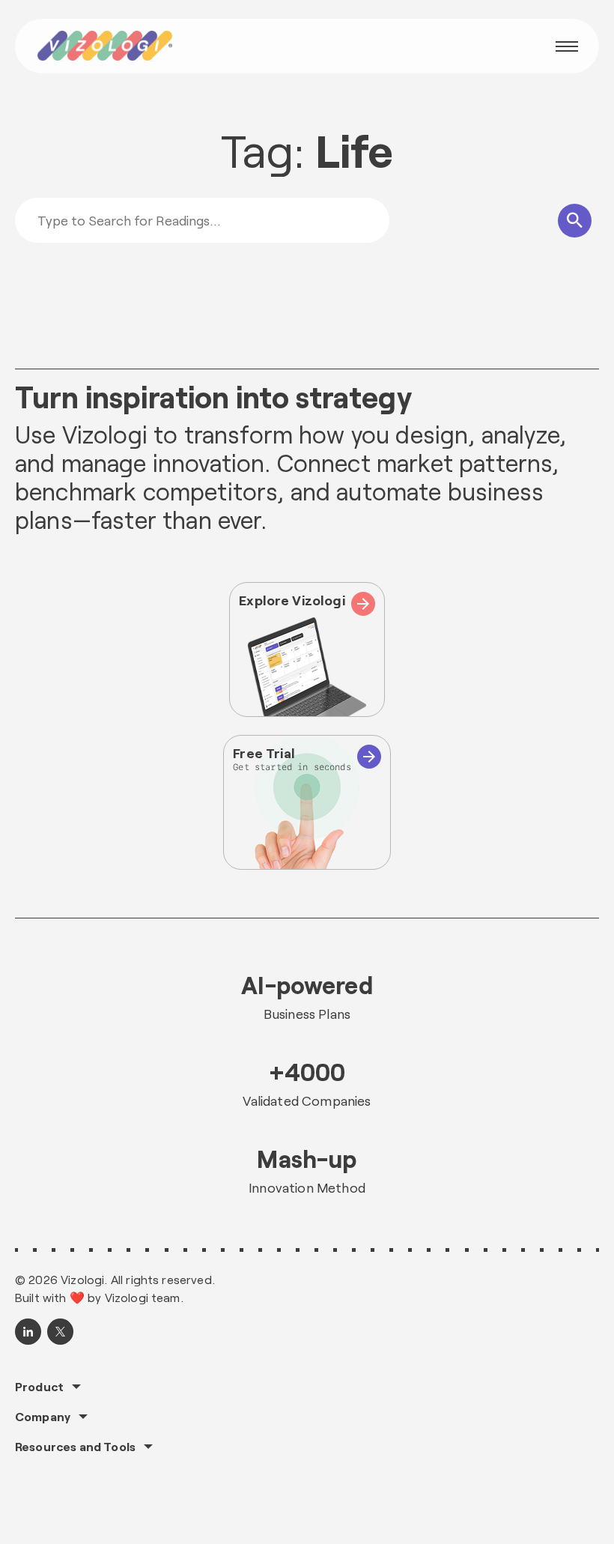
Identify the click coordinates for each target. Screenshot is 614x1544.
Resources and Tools (75, 1447)
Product (39, 1387)
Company (42, 1417)
